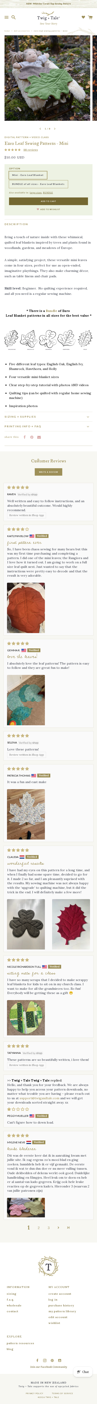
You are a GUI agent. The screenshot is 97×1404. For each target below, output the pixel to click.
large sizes (36, 192)
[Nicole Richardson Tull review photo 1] (25, 1018)
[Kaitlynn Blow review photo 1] (25, 607)
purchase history (61, 1305)
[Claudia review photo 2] (71, 924)
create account (59, 1293)
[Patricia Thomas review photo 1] (25, 814)
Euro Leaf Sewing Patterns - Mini (51, 31)
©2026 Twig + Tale (48, 1397)
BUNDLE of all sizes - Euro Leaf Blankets (38, 184)
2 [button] (39, 1227)
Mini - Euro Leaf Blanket (28, 175)
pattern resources (20, 1343)
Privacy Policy (34, 1393)
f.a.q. (10, 1299)
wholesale (14, 1305)
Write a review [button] (48, 472)
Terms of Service (62, 1393)
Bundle (51, 311)
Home (7, 31)
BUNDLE (48, 192)
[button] (13, 149)
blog (10, 1349)
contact (12, 1311)
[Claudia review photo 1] (25, 924)
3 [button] (49, 1227)
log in (53, 1299)
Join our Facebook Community (48, 1366)
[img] (48, 487)
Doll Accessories (22, 31)
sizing (11, 1293)
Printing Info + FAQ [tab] (23, 426)
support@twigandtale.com (39, 1098)
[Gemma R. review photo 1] (25, 700)
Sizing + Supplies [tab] (20, 416)
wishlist (54, 1323)
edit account (57, 1317)
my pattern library (62, 1311)
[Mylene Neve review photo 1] (25, 1208)
